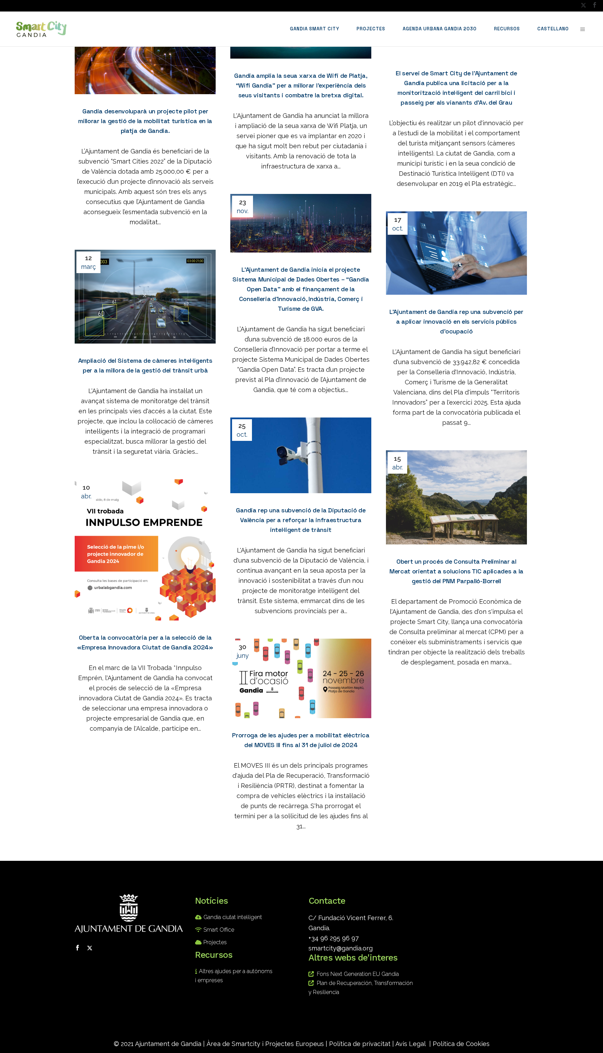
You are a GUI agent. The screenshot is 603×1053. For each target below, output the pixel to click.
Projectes (215, 942)
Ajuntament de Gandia (168, 1043)
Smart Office (218, 929)
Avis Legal (410, 1043)
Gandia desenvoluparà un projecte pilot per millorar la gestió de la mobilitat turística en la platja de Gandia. (145, 121)
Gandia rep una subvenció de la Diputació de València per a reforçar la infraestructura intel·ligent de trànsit (300, 520)
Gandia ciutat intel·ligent (232, 917)
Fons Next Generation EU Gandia (358, 974)
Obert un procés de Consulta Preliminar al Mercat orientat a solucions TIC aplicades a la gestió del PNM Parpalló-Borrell (456, 571)
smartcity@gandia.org (340, 948)
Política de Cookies (461, 1043)
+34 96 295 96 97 (333, 938)
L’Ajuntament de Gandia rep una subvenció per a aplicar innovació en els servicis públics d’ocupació (456, 321)
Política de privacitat (359, 1043)
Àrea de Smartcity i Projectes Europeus (265, 1043)
